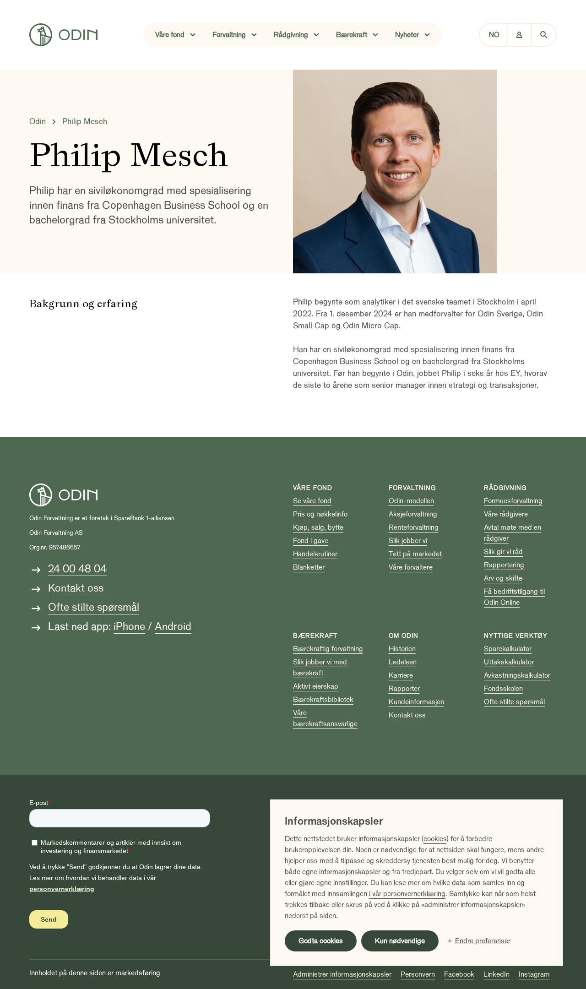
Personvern (418, 974)
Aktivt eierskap (315, 686)
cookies (434, 838)
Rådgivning (505, 488)
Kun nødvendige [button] (400, 941)
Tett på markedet (415, 554)
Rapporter (404, 688)
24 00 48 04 (77, 569)
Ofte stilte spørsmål (93, 607)
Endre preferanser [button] (482, 941)
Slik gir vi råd (503, 551)
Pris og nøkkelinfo (320, 514)
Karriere (401, 675)
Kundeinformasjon (416, 701)
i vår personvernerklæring (407, 893)
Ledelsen (403, 662)
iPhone (129, 626)
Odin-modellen (411, 500)
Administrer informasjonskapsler (342, 974)
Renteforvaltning (414, 527)
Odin (37, 121)
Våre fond (312, 488)
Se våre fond (312, 500)
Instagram (534, 974)
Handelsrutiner (315, 554)
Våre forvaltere (411, 567)
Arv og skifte (503, 578)
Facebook (459, 974)
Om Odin (403, 636)
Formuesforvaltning (513, 500)
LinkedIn (496, 974)
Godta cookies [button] (320, 941)
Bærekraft (315, 636)
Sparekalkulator (508, 648)
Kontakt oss (75, 588)
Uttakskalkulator (509, 662)
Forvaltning (412, 488)
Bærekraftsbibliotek (323, 699)
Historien (402, 648)
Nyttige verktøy (516, 636)
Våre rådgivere (506, 514)
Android (173, 626)
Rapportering (504, 565)
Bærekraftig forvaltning (328, 648)
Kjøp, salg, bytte (318, 527)
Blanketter (309, 567)
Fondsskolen (503, 688)
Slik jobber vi (408, 540)
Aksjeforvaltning (413, 514)
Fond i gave (310, 540)
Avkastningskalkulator (517, 675)
